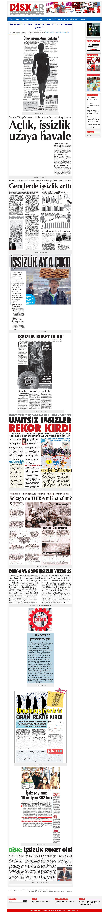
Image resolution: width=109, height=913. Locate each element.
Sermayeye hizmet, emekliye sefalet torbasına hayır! (93, 112)
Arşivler (60, 19)
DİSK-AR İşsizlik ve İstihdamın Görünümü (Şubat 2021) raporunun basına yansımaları (40, 26)
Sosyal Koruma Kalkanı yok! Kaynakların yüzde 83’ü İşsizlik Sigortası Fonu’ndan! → (51, 891)
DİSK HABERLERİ (93, 95)
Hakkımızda (82, 19)
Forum (66, 19)
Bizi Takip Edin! (73, 19)
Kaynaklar (41, 19)
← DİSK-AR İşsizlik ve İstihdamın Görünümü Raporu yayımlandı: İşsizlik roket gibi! (29, 890)
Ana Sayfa (11, 19)
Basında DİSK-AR (51, 19)
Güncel (17, 19)
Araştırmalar (25, 19)
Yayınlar (33, 19)
